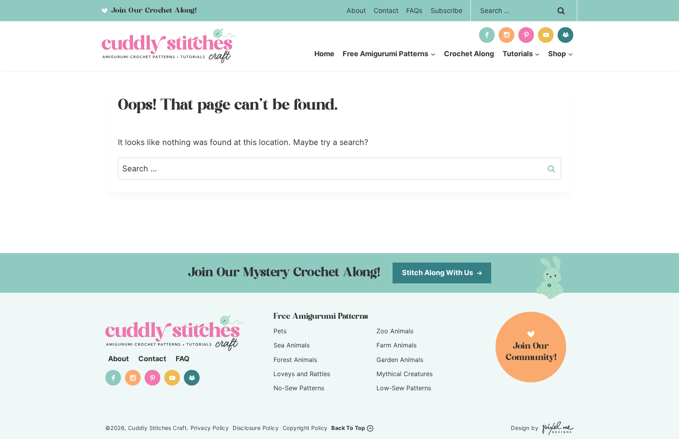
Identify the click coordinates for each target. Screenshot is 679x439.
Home (324, 54)
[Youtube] (546, 35)
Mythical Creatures (404, 374)
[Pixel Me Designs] (556, 428)
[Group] (565, 35)
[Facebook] (487, 35)
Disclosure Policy (256, 427)
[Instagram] (506, 35)
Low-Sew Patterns (403, 388)
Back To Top (348, 427)
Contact (386, 11)
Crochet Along (469, 54)
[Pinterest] (526, 35)
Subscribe (446, 11)
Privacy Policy (210, 427)
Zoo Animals (394, 331)
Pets (279, 331)
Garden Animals (399, 360)
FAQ (182, 359)
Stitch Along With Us (438, 272)
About (356, 11)
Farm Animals (396, 345)
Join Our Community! (531, 352)
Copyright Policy (305, 427)
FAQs (414, 11)
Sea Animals (291, 345)
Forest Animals (295, 360)
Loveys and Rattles (301, 374)
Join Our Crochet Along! (152, 10)
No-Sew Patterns (298, 388)
